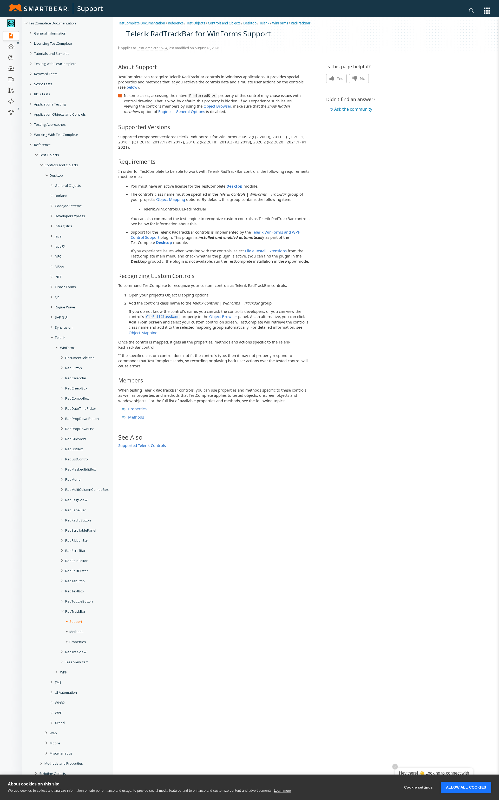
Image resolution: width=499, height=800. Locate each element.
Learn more (282, 790)
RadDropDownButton (82, 418)
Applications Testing (50, 104)
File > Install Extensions (266, 250)
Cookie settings (418, 787)
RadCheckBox (76, 388)
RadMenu (73, 479)
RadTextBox (74, 591)
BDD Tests (42, 94)
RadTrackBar (75, 611)
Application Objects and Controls (60, 114)
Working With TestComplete (56, 134)
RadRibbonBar (76, 540)
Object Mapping (170, 199)
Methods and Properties (63, 763)
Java (58, 236)
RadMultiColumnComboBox (87, 489)
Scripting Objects (52, 773)
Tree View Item (76, 662)
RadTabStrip (75, 581)
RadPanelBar (75, 510)
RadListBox (74, 449)
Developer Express (70, 216)
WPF (63, 672)
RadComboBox (77, 398)
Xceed (60, 722)
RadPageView (76, 500)
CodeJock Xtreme (68, 205)
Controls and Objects (61, 165)
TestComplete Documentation (52, 23)
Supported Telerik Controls (142, 445)
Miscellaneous (61, 753)
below (132, 87)
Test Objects (49, 155)
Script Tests (43, 84)
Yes (339, 78)
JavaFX (60, 246)
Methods (136, 417)
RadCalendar (75, 378)
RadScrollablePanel (80, 530)
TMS (58, 682)
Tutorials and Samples (51, 53)
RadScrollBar (75, 550)
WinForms (68, 347)
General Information (50, 33)
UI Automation (66, 692)
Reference (42, 144)
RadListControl (77, 459)
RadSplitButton (77, 570)
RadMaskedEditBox (80, 469)
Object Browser (217, 106)
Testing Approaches (50, 124)
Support (90, 8)
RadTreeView (75, 652)
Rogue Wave (65, 307)
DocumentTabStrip (80, 357)
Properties (137, 408)
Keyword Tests (45, 73)
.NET (58, 276)
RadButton (73, 368)
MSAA (59, 266)
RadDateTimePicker (80, 408)
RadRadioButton (78, 520)
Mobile (55, 743)
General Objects (68, 185)
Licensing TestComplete (53, 43)
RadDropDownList (79, 428)
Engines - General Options (181, 111)
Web (53, 733)
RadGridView (75, 439)
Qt (57, 297)
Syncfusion (64, 327)
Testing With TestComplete (55, 63)
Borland (61, 195)
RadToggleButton (79, 601)
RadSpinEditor (76, 560)
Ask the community (353, 109)
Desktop (56, 175)
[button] (487, 10)
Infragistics (63, 226)
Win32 (60, 702)
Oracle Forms (65, 287)
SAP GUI (61, 317)
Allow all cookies (466, 787)
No (362, 78)
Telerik (60, 337)
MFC (58, 256)
